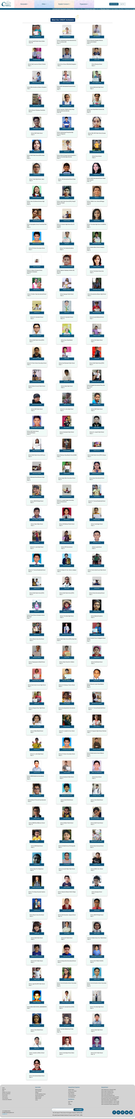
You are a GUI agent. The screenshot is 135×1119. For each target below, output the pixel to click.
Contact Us (4, 1114)
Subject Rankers (38, 1096)
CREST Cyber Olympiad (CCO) (107, 1094)
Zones (36, 1099)
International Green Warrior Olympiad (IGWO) (110, 1098)
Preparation (83, 4)
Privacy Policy (5, 1095)
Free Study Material (72, 1095)
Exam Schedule (38, 1091)
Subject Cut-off (38, 1098)
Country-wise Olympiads (7, 1099)
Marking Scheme (38, 1089)
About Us (4, 1089)
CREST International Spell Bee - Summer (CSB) (110, 1101)
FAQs (43, 4)
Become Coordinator (6, 1093)
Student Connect (63, 4)
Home (3, 1087)
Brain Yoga (70, 1101)
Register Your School (6, 1092)
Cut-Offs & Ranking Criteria (40, 1094)
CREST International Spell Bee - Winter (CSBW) (110, 1102)
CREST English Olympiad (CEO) (107, 1091)
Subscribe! (78, 1109)
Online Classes (71, 1094)
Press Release (5, 1098)
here (28, 9)
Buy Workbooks (71, 1092)
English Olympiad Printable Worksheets (101, 9)
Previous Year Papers (72, 1091)
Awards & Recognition (39, 1095)
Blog (69, 1102)
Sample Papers (71, 1089)
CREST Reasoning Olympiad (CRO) (108, 1095)
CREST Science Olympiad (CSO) (107, 1092)
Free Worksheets (71, 1096)
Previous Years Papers (121, 9)
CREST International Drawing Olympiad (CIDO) (110, 1096)
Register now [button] (114, 4)
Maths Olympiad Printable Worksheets (46, 9)
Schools (69, 1104)
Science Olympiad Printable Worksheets (74, 9)
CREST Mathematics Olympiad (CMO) (108, 1089)
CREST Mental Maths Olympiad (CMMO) (109, 1099)
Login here (122, 4)
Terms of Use (4, 1096)
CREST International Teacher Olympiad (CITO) (110, 1104)
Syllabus (36, 1092)
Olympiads (23, 4)
